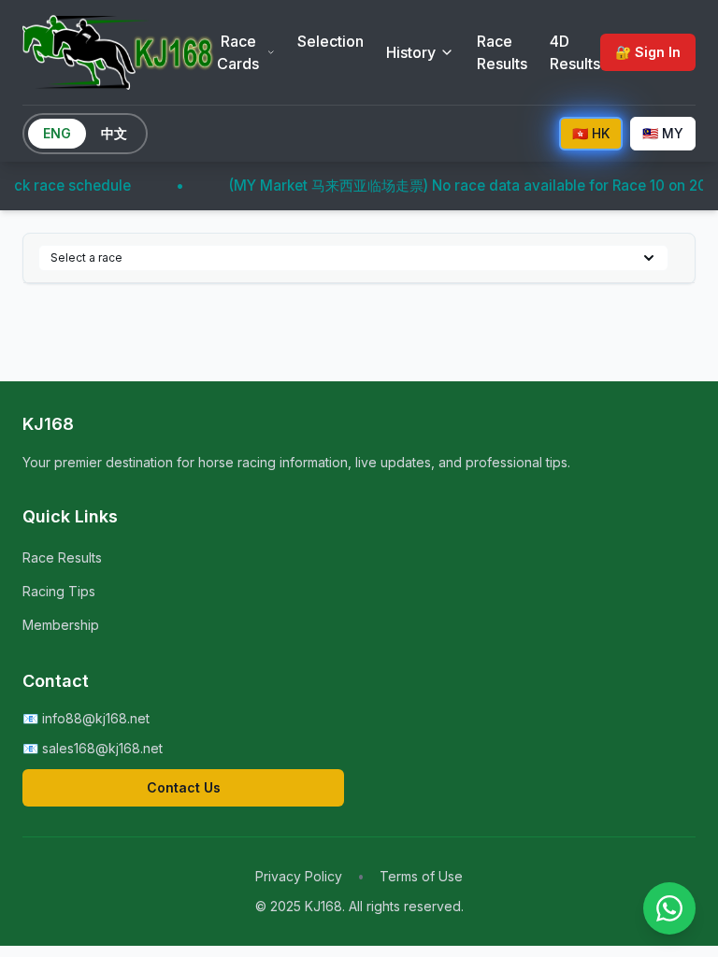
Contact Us (184, 787)
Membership (60, 625)
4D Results (575, 52)
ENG (57, 133)
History (411, 52)
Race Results (502, 52)
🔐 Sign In (648, 52)
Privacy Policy (298, 876)
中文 (114, 133)
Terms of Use (421, 876)
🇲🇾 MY (662, 133)
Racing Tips (58, 591)
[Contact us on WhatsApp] (669, 908)
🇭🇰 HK (591, 133)
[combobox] (353, 258)
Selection (330, 41)
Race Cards (238, 52)
